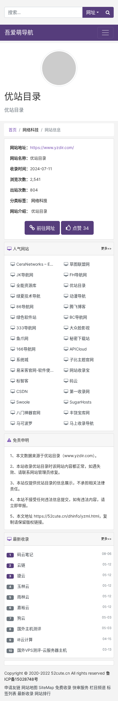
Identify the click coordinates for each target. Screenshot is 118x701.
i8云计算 (25, 639)
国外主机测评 (29, 628)
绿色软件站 (25, 317)
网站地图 (29, 687)
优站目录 (77, 285)
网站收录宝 (79, 370)
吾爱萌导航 (19, 32)
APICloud (77, 348)
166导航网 (25, 348)
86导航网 (24, 306)
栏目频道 (98, 687)
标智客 (21, 380)
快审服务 (80, 687)
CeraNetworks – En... (35, 264)
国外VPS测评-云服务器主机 (42, 650)
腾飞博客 (77, 306)
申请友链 (12, 687)
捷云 (21, 575)
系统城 (21, 359)
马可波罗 (23, 423)
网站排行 (43, 693)
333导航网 (25, 327)
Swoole (22, 402)
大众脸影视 (79, 327)
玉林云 (23, 586)
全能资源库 (25, 285)
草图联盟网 (79, 264)
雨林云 (23, 596)
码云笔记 (25, 554)
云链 (21, 565)
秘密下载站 (79, 338)
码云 (73, 380)
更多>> (106, 539)
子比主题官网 (81, 359)
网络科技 (31, 129)
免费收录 (63, 687)
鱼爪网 (21, 338)
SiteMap (46, 687)
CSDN (21, 391)
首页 (13, 129)
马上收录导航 (81, 423)
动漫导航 (77, 295)
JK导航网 (24, 274)
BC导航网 (77, 317)
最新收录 (25, 693)
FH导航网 (77, 274)
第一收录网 (79, 391)
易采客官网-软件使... (34, 370)
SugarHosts (79, 402)
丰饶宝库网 (79, 412)
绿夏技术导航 (27, 295)
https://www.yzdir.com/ (52, 147)
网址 (90, 12)
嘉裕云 (23, 607)
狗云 (21, 618)
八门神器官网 (27, 412)
